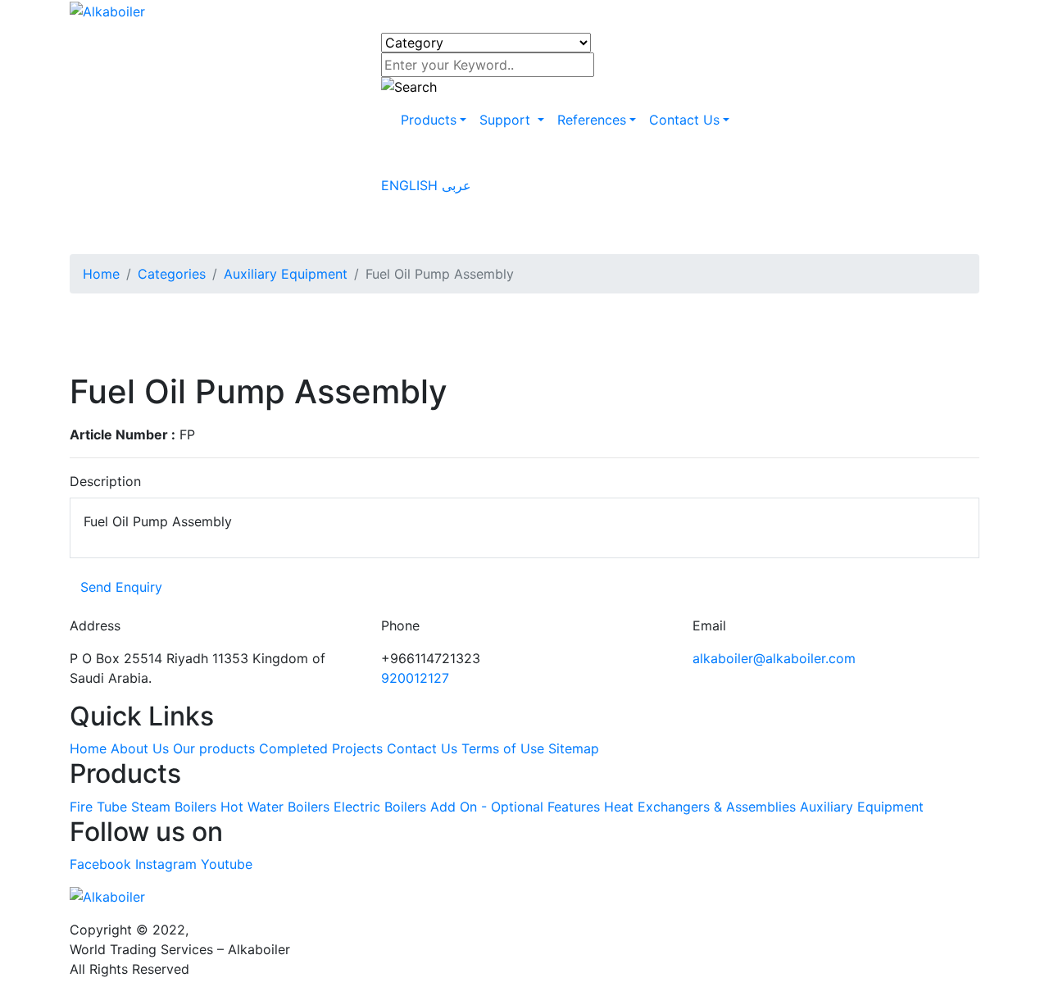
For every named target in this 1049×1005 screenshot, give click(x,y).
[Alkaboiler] (107, 10)
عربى (456, 185)
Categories (172, 274)
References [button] (591, 119)
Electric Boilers (380, 806)
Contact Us (422, 748)
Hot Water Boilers (274, 806)
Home (101, 274)
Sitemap (573, 748)
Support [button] (506, 119)
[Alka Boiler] (524, 897)
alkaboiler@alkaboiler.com (774, 658)
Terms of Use (502, 748)
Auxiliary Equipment (285, 274)
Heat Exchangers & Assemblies (700, 806)
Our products (214, 748)
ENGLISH (411, 185)
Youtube (226, 864)
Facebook (100, 864)
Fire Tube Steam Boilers (143, 806)
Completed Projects (321, 748)
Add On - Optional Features (515, 806)
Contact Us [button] (684, 119)
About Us (140, 748)
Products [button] (428, 119)
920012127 (415, 678)
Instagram (166, 864)
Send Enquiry (121, 587)
